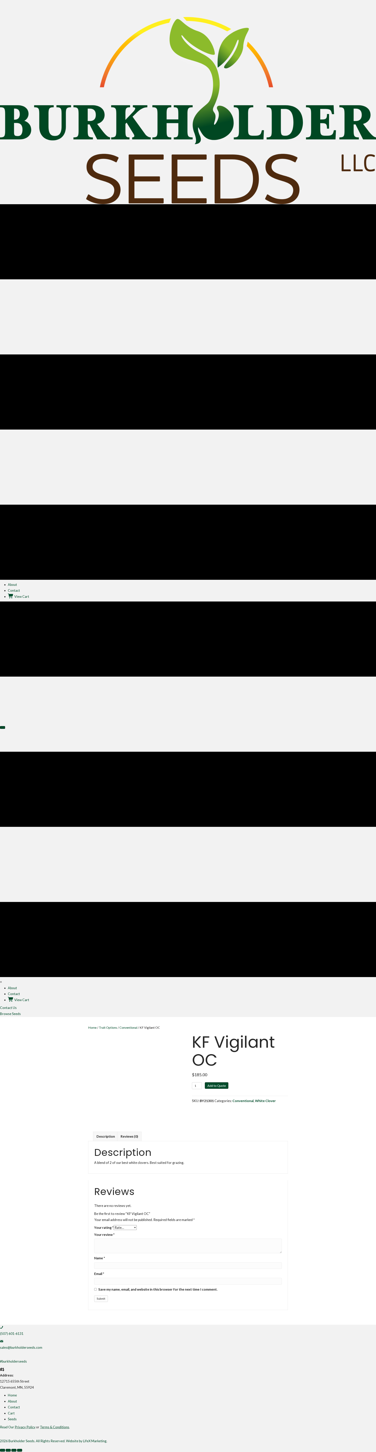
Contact (14, 1407)
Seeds (12, 1419)
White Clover (265, 1101)
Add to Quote (216, 1085)
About (12, 1401)
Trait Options (108, 1027)
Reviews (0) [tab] (129, 1136)
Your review (104, 1235)
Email (99, 1274)
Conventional (128, 1027)
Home (92, 1027)
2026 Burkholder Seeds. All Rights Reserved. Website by (41, 1441)
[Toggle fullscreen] (8, 1450)
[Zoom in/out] (2, 1450)
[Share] (13, 1450)
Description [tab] (106, 1136)
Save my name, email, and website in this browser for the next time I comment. (158, 1289)
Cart (11, 1413)
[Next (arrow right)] (2, 727)
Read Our (17, 1427)
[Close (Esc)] (19, 1450)
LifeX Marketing (95, 1441)
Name (99, 1258)
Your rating (104, 1227)
